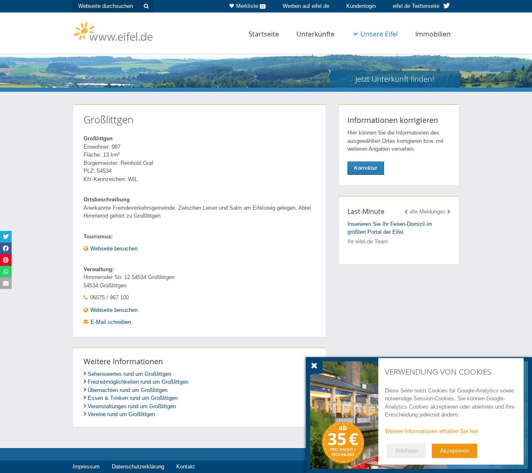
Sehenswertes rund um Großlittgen (129, 374)
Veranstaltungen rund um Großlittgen (132, 406)
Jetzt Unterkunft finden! (394, 79)
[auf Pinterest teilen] (6, 260)
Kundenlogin (361, 6)
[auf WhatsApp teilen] (6, 271)
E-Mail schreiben (111, 322)
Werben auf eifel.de (306, 6)
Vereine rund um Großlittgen (121, 414)
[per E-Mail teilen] (6, 283)
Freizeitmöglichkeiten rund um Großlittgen (138, 382)
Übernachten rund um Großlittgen (127, 390)
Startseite (264, 34)
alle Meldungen (427, 211)
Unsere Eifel (379, 34)
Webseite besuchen (113, 248)
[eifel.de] (113, 30)
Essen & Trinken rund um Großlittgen (132, 398)
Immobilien (433, 34)
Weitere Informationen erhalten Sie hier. (432, 431)
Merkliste (250, 6)
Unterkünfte (315, 34)
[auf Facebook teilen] (6, 248)
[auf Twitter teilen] (6, 237)
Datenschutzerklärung (138, 466)
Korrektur (365, 168)
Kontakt (185, 466)
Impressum (86, 466)
